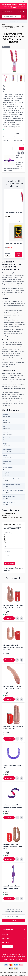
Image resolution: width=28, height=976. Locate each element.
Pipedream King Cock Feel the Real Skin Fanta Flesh (12, 688)
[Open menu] (3, 11)
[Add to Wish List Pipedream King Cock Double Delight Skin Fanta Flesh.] (17, 618)
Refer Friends (6, 46)
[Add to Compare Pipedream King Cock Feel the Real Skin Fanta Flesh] (21, 699)
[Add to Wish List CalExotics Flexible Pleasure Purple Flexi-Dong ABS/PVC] (17, 817)
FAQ (24, 1)
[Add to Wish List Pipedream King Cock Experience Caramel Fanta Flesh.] (17, 859)
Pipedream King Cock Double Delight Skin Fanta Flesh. (13, 607)
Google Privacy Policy (11, 568)
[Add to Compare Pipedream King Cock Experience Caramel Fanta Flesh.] (21, 859)
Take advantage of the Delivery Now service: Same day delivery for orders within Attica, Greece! (13, 6)
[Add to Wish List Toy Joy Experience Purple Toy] (17, 778)
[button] (13, 929)
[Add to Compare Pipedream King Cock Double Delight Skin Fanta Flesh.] (21, 618)
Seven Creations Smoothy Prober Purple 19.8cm (12, 887)
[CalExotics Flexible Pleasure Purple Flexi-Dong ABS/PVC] (13, 793)
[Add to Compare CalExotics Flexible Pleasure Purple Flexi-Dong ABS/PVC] (21, 817)
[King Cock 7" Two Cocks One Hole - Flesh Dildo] (13, 714)
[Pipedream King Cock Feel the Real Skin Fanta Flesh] (13, 675)
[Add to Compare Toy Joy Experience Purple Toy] (21, 778)
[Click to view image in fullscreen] (13, 61)
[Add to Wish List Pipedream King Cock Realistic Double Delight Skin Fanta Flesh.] (17, 660)
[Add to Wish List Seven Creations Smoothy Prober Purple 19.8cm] (17, 898)
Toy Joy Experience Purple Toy (12, 767)
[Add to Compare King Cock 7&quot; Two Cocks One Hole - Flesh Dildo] (21, 739)
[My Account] (21, 11)
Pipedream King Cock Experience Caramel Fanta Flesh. (12, 846)
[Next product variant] (19, 249)
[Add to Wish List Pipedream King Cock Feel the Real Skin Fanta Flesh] (17, 699)
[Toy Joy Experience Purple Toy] (13, 754)
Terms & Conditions (9, 959)
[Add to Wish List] (19, 152)
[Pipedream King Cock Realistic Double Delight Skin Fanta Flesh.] (13, 633)
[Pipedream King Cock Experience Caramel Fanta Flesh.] (13, 833)
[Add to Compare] (22, 152)
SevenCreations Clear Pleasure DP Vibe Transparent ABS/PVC (14, 26)
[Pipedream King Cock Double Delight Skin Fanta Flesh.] (13, 594)
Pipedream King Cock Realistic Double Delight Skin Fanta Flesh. (13, 647)
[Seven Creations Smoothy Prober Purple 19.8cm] (13, 874)
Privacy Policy (19, 959)
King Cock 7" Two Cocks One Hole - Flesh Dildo (13, 727)
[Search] (23, 16)
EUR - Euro (6, 947)
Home (3, 24)
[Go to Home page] (9, 11)
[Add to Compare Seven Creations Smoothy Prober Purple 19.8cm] (21, 898)
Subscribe (13, 920)
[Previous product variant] (19, 221)
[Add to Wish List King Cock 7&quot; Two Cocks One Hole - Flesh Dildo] (17, 739)
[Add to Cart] (21, 148)
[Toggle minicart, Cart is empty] (23, 11)
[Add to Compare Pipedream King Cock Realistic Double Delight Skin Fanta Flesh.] (21, 660)
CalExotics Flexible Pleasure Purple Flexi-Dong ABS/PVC (12, 806)
